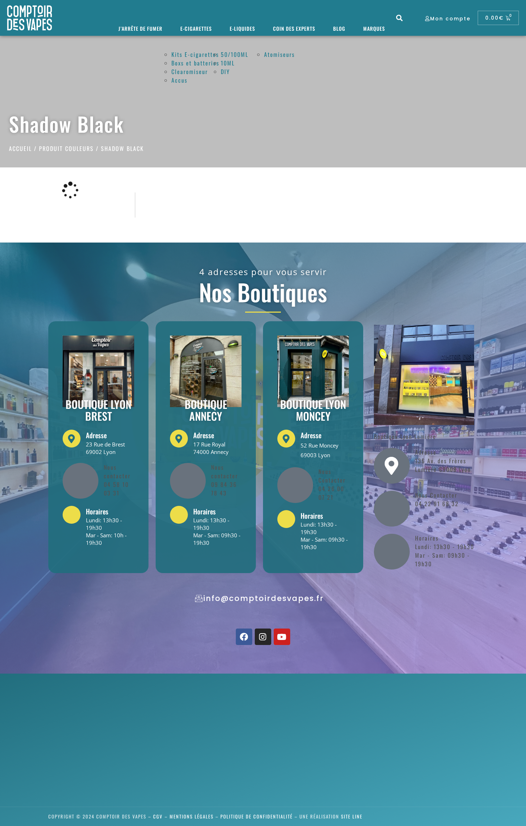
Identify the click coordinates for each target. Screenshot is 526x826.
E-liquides (242, 28)
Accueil (20, 148)
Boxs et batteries (195, 63)
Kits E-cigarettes (195, 54)
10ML (228, 63)
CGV (158, 816)
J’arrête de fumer (140, 28)
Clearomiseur (189, 71)
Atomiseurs (279, 54)
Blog (339, 28)
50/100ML (234, 54)
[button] (400, 18)
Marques (374, 28)
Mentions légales (192, 816)
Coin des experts (294, 28)
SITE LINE (351, 816)
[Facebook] (244, 637)
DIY (225, 71)
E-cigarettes (196, 28)
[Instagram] (263, 637)
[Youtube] (282, 637)
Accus (179, 80)
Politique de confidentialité (256, 816)
